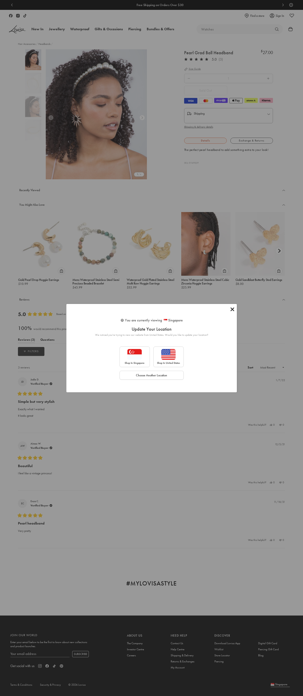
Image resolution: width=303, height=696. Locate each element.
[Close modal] (232, 309)
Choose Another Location (151, 375)
